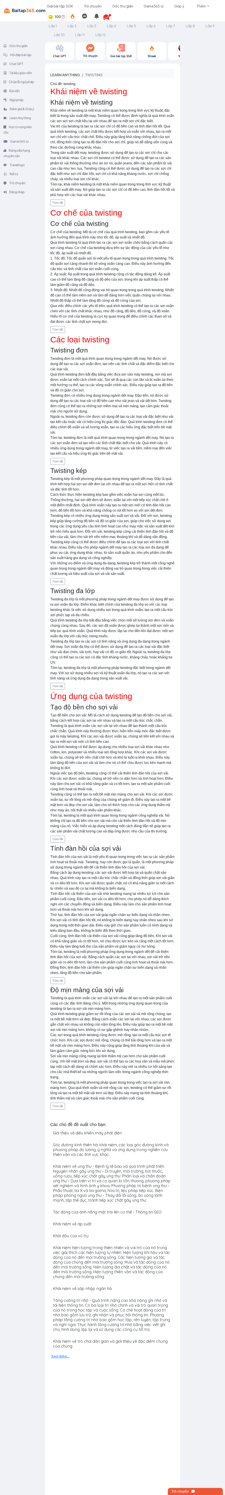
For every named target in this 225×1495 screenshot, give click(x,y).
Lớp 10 (59, 34)
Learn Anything (20, 118)
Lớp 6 (151, 26)
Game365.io (154, 6)
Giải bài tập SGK (60, 6)
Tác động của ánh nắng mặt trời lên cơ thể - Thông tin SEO (107, 1212)
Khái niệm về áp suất (72, 1223)
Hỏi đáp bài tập (20, 55)
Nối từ (13, 174)
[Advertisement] (202, 108)
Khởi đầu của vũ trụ (71, 1235)
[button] (109, 16)
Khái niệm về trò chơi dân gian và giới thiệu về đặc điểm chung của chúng (110, 1344)
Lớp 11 (80, 34)
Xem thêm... (60, 1356)
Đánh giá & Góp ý (21, 109)
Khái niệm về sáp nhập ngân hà (82, 1288)
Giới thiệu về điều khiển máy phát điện (87, 1132)
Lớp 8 (190, 26)
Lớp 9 (209, 26)
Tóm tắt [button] (57, 202)
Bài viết (14, 91)
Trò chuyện (93, 6)
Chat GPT (16, 64)
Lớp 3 (91, 26)
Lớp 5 (131, 26)
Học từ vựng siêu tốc (18, 129)
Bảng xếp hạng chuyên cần (17, 153)
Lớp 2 (72, 26)
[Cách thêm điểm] (63, 16)
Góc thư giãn (122, 6)
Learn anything (65, 75)
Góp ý (179, 6)
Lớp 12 (100, 34)
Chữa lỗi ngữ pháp (21, 82)
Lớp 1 (53, 26)
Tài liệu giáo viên (20, 73)
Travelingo (17, 165)
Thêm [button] (201, 6)
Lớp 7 (170, 26)
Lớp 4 (111, 26)
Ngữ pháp (16, 100)
